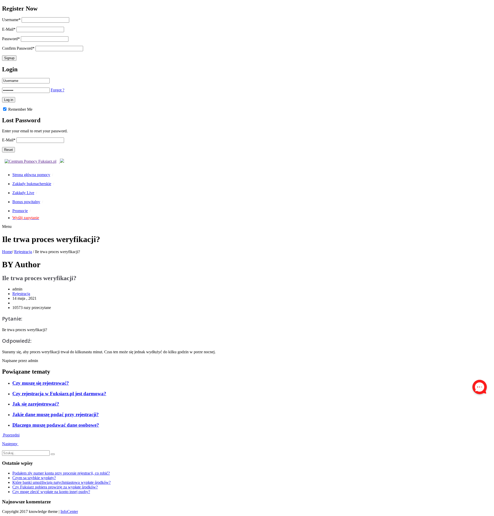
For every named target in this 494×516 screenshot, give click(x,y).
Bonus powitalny (26, 202)
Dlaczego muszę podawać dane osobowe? (55, 425)
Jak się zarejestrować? (35, 404)
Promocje (20, 211)
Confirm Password (18, 48)
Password (11, 39)
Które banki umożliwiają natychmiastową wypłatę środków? (61, 482)
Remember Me (19, 109)
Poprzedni (11, 435)
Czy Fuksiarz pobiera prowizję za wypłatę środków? (55, 487)
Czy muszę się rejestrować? (40, 383)
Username (11, 20)
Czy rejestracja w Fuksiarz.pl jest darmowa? (59, 393)
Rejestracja (23, 252)
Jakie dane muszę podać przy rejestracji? (55, 414)
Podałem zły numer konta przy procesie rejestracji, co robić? (61, 473)
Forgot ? (57, 90)
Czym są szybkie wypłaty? (34, 478)
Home (7, 252)
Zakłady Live (23, 193)
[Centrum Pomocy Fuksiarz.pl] (33, 161)
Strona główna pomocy (31, 175)
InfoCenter (69, 511)
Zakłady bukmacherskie (31, 184)
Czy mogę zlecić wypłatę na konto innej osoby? (51, 491)
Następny (10, 444)
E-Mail (8, 29)
